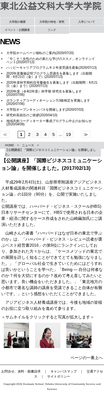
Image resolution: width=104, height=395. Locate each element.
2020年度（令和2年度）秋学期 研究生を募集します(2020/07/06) (44, 93)
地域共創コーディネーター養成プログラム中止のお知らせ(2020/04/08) (49, 122)
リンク (52, 29)
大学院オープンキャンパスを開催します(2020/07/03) (45, 109)
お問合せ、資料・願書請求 (21, 371)
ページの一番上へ (86, 358)
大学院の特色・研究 (51, 21)
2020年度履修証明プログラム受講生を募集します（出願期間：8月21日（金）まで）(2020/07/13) (49, 75)
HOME (9, 145)
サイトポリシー (58, 376)
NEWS (10, 41)
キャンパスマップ (63, 371)
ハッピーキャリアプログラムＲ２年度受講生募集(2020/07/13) (51, 67)
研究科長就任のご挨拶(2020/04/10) (31, 115)
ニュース (28, 145)
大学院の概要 (17, 21)
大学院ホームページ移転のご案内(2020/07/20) (40, 53)
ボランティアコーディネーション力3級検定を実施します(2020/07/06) (48, 102)
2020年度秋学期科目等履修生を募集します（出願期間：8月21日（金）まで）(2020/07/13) (51, 84)
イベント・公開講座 (17, 29)
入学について (86, 21)
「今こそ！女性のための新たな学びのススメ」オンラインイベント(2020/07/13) (50, 60)
